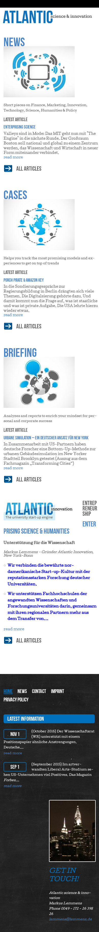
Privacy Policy (16, 699)
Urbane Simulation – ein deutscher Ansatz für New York (46, 437)
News (14, 42)
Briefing (20, 352)
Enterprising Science (20, 127)
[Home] (50, 19)
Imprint (57, 691)
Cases (15, 194)
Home (8, 691)
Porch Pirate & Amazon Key (24, 280)
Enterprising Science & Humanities (50, 527)
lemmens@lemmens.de (70, 919)
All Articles (28, 640)
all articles (28, 168)
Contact (39, 691)
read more (13, 157)
